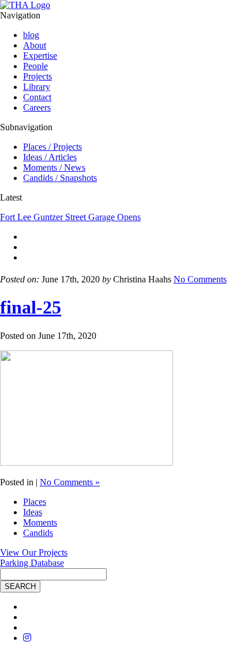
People (35, 66)
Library (36, 87)
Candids (38, 533)
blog (31, 35)
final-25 (30, 307)
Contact (37, 97)
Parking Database (32, 563)
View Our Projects (33, 552)
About (34, 45)
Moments (40, 522)
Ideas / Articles (50, 157)
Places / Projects (52, 147)
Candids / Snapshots (60, 178)
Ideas (32, 512)
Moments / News (54, 167)
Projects (37, 76)
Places (34, 502)
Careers (37, 107)
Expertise (40, 56)
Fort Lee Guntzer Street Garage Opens (70, 217)
